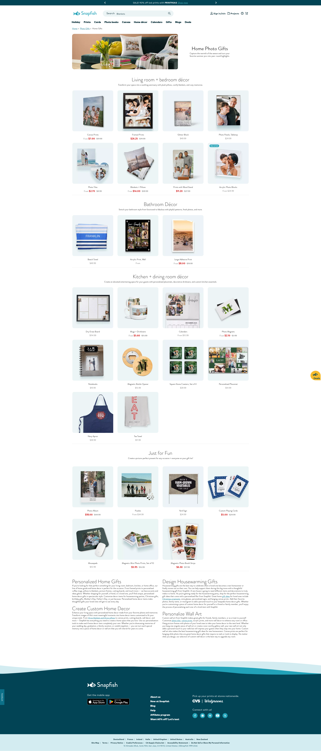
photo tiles (176, 620)
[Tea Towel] (138, 412)
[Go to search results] (169, 13)
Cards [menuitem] (97, 22)
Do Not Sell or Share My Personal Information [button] (210, 743)
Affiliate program (160, 714)
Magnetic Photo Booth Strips (183, 563)
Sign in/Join (219, 13)
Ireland (139, 739)
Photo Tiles (92, 187)
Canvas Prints (93, 134)
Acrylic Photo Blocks (228, 187)
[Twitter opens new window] (226, 714)
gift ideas (226, 596)
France (130, 739)
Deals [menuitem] (188, 22)
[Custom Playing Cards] (228, 486)
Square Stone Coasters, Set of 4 (183, 384)
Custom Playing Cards (228, 510)
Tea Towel (138, 436)
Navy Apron (93, 436)
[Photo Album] (92, 486)
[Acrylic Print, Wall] (138, 235)
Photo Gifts (85, 28)
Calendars (183, 331)
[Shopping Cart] (246, 13)
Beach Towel (93, 259)
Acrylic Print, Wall (138, 259)
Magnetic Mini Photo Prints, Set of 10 (138, 563)
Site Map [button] (95, 743)
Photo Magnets (228, 331)
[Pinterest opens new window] (211, 714)
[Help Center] (242, 13)
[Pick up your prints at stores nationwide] (196, 700)
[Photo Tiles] (92, 163)
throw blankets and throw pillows (101, 617)
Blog (152, 705)
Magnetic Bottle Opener (138, 384)
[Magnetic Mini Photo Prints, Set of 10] (138, 539)
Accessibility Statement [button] (177, 743)
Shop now (187, 2)
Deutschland (119, 739)
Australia (189, 739)
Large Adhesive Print (183, 259)
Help (152, 710)
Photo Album (92, 510)
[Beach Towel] (92, 235)
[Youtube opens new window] (219, 714)
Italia (147, 739)
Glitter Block (183, 134)
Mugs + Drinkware (138, 331)
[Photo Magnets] (228, 307)
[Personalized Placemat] (228, 360)
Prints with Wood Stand (183, 187)
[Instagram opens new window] (204, 714)
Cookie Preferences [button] (134, 743)
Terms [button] (104, 743)
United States (176, 739)
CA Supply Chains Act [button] (155, 743)
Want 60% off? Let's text (164, 719)
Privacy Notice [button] (117, 743)
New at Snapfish (159, 701)
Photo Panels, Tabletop (228, 134)
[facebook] (196, 714)
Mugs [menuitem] (178, 22)
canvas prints (187, 620)
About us (155, 696)
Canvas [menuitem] (126, 22)
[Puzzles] (138, 486)
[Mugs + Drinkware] (138, 307)
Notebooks (92, 384)
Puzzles (138, 510)
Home (74, 28)
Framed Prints (138, 134)
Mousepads (92, 563)
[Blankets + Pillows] (138, 163)
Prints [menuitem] (87, 22)
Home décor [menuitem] (140, 22)
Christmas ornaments (171, 599)
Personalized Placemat (228, 384)
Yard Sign (183, 510)
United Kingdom (160, 739)
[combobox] (138, 13)
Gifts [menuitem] (169, 22)
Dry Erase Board (93, 331)
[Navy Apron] (92, 412)
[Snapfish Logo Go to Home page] (84, 13)
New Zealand (202, 739)
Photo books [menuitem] (111, 22)
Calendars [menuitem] (156, 22)
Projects (235, 13)
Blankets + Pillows (138, 187)
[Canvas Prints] (92, 110)
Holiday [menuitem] (76, 22)
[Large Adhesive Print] (183, 235)
